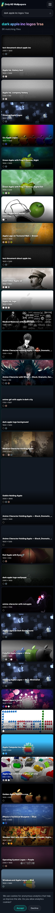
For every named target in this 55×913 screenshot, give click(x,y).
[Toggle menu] (50, 4)
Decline (34, 908)
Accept (20, 908)
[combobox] (26, 13)
